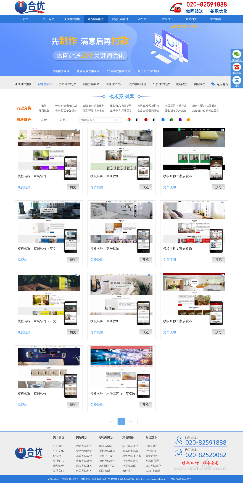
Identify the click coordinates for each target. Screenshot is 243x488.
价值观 (57, 455)
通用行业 (44, 110)
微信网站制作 (107, 460)
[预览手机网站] (70, 168)
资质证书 (58, 460)
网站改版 (182, 84)
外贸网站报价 (130, 460)
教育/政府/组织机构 (148, 105)
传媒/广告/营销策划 (66, 105)
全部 (43, 105)
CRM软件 (151, 445)
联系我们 (58, 470)
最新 (44, 119)
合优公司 (64, 479)
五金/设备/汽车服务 (175, 110)
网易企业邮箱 (130, 450)
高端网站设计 (114, 84)
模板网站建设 (84, 460)
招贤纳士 (58, 465)
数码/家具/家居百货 (120, 110)
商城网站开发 (137, 84)
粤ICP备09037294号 (181, 479)
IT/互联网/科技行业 (175, 105)
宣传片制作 (152, 455)
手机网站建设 (107, 450)
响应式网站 (106, 445)
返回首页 (222, 84)
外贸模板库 (129, 465)
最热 (63, 119)
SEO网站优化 (130, 445)
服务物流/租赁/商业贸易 (205, 110)
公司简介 (58, 445)
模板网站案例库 (131, 455)
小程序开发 (106, 455)
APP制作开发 (107, 465)
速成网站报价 (23, 84)
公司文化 (58, 450)
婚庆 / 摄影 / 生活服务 (204, 105)
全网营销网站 (90, 84)
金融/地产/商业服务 (93, 105)
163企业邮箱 (153, 470)
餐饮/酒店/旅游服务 (66, 110)
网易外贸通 (152, 460)
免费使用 (24, 187)
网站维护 (199, 84)
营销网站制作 (67, 84)
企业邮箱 (151, 450)
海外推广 (127, 470)
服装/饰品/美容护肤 (120, 105)
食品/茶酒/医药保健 (148, 110)
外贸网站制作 (161, 84)
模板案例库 (45, 84)
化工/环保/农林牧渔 (93, 110)
